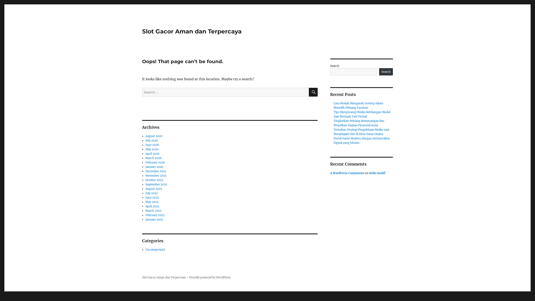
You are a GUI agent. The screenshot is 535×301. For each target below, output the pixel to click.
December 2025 (155, 171)
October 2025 (154, 180)
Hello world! (377, 173)
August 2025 (153, 189)
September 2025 (156, 184)
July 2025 (151, 193)
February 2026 (155, 162)
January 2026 (154, 167)
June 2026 (152, 145)
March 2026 (153, 158)
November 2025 (156, 175)
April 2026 (152, 154)
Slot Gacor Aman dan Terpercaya (192, 31)
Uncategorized (155, 249)
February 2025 (155, 215)
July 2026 (151, 140)
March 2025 (153, 211)
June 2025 (152, 197)
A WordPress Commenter (347, 173)
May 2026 (152, 149)
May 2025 (151, 202)
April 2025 (152, 206)
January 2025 (154, 219)
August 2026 (153, 136)
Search (334, 66)
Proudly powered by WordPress (210, 277)
